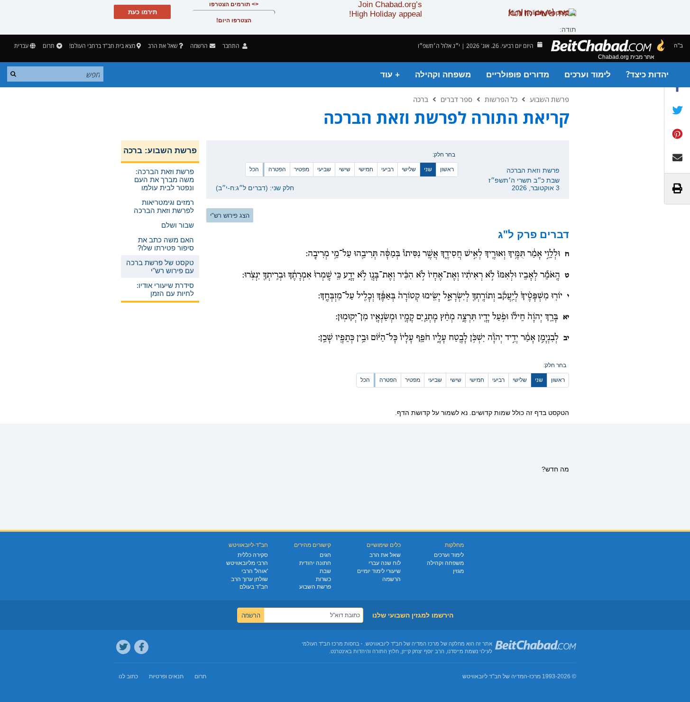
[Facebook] (141, 647)
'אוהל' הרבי (254, 571)
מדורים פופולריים (517, 74)
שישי (344, 169)
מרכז (535, 676)
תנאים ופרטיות (166, 676)
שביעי (324, 169)
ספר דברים (456, 99)
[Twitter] (123, 647)
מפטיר (301, 169)
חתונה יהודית (315, 563)
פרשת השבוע (549, 99)
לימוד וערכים (587, 74)
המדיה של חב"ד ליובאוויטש (494, 676)
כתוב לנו (128, 676)
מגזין (458, 571)
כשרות (323, 579)
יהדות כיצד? (647, 74)
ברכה (420, 99)
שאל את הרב (162, 46)
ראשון (447, 169)
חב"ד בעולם (253, 586)
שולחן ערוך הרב (249, 579)
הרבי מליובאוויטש (247, 563)
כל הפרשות (501, 99)
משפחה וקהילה (443, 74)
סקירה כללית (253, 555)
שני (428, 169)
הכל (254, 169)
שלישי (409, 169)
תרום (49, 46)
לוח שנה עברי (384, 563)
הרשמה (391, 579)
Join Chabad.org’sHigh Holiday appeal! (385, 9)
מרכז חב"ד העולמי (322, 644)
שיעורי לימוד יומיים (379, 571)
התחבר (231, 46)
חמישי (366, 169)
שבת (325, 571)
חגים (325, 555)
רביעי (387, 169)
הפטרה (277, 169)
